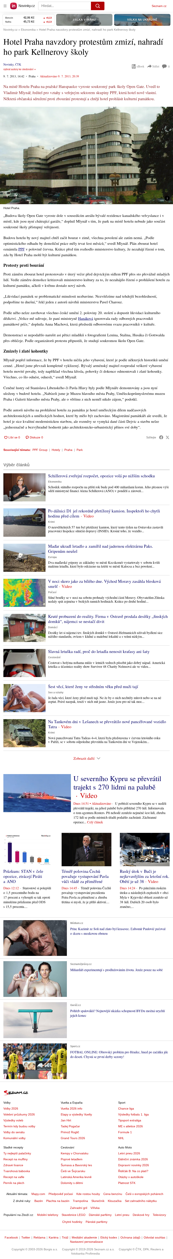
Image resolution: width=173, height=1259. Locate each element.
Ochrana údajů (130, 1237)
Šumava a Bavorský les (76, 1165)
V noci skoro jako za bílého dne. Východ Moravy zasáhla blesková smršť (104, 583)
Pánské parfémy (96, 1221)
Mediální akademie (84, 1237)
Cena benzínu (112, 1194)
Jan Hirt (66, 1120)
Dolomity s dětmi (72, 1183)
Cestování (54, 657)
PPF (21, 249)
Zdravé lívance (13, 1165)
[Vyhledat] (97, 6)
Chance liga (126, 1108)
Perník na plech (13, 1183)
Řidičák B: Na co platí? (133, 1171)
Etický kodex (108, 1237)
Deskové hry (141, 1215)
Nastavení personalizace (86, 1241)
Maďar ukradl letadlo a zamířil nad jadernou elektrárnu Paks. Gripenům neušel (100, 548)
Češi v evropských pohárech (144, 1194)
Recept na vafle (13, 1177)
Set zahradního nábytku (141, 1201)
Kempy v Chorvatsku (74, 1153)
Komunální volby (14, 1138)
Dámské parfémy (100, 1215)
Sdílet (155, 66)
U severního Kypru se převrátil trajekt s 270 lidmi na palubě (117, 782)
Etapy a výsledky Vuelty (76, 1114)
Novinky (8, 64)
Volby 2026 (10, 1108)
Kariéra (53, 1237)
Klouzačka (115, 1201)
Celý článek (95, 822)
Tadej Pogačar (70, 1126)
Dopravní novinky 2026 (133, 1165)
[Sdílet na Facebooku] (161, 437)
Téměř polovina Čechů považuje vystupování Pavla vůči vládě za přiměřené (85, 876)
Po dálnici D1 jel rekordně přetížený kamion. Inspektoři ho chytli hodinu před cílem (104, 513)
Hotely (56, 450)
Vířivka (95, 1208)
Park (80, 450)
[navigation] (5, 6)
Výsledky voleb (13, 1120)
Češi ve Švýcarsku (73, 1171)
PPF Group (39, 450)
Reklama (39, 1237)
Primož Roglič (70, 1132)
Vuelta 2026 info (71, 1108)
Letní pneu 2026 (129, 1153)
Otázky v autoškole (130, 1177)
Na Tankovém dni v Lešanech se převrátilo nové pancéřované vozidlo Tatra (107, 724)
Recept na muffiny (15, 1159)
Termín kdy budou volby (19, 1126)
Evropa (52, 557)
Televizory (159, 1215)
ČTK (18, 64)
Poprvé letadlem (71, 1159)
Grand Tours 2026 (73, 1138)
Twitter (25, 1237)
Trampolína (80, 1201)
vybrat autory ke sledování (18, 69)
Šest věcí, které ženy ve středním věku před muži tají (93, 686)
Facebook (11, 1237)
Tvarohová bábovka (16, 1171)
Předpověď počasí (61, 1194)
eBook (140, 66)
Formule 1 (125, 1132)
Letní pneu (122, 1215)
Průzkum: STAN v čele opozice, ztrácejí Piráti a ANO (23, 876)
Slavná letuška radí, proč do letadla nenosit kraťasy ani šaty (99, 651)
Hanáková (85, 318)
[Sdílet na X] (167, 437)
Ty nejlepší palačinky (17, 1153)
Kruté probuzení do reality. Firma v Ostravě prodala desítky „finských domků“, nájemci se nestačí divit (108, 618)
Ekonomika (55, 481)
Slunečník (97, 1201)
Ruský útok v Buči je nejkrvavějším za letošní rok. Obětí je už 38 (144, 876)
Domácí (52, 627)
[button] (86, 155)
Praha (68, 450)
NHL (121, 1138)
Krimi (51, 521)
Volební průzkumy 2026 (19, 1114)
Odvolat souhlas (154, 1237)
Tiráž (65, 1237)
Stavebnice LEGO (73, 1215)
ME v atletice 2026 (130, 1126)
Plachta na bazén (57, 1201)
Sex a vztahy (56, 692)
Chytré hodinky (72, 1221)
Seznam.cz (159, 6)
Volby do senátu (14, 1132)
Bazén (38, 1201)
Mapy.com (38, 1194)
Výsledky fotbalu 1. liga (133, 1114)
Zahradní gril (78, 1208)
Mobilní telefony (47, 1215)
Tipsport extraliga (129, 1120)
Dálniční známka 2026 (133, 1159)
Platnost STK (126, 1183)
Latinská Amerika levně (76, 1177)
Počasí (52, 592)
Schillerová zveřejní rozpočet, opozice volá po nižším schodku (101, 476)
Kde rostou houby (88, 1194)
